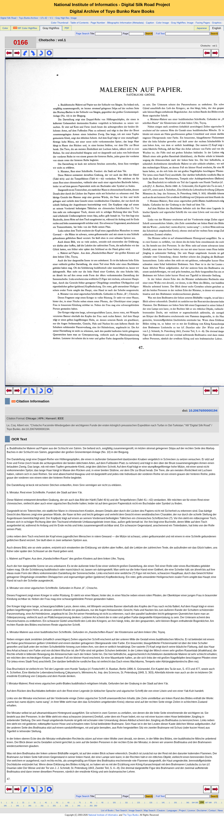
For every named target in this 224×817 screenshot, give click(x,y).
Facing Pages (203, 23)
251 (91, 806)
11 (12, 803)
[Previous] (9, 56)
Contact (212, 810)
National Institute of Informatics (103, 815)
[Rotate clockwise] (33, 56)
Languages (172, 810)
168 (210, 803)
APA (41, 418)
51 (57, 803)
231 (66, 806)
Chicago (31, 418)
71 (80, 803)
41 (46, 803)
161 (187, 803)
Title (92, 33)
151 (175, 803)
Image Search (135, 810)
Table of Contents (79, 23)
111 (126, 803)
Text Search (121, 810)
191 (17, 806)
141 (163, 803)
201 (29, 806)
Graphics (216, 23)
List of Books (107, 810)
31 (35, 803)
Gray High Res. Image (66, 18)
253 (95, 806)
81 (91, 803)
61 (69, 803)
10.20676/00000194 (203, 410)
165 (196, 803)
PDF (67, 28)
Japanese (202, 28)
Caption (150, 23)
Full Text (160, 33)
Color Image (162, 23)
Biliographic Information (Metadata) (125, 23)
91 (102, 803)
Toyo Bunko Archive (28, 18)
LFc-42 (44, 18)
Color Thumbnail (59, 23)
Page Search (82, 33)
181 (5, 806)
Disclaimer (202, 810)
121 (138, 803)
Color (5, 28)
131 (150, 803)
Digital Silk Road (8, 18)
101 (114, 803)
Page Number (98, 23)
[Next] (17, 56)
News (220, 810)
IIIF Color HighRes (27, 28)
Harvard (51, 418)
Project (182, 810)
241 (78, 806)
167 (206, 803)
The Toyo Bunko (131, 815)
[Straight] (49, 56)
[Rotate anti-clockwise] (25, 56)
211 (42, 806)
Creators (161, 810)
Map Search (149, 810)
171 (215, 803)
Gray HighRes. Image (182, 23)
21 (23, 803)
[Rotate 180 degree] (41, 56)
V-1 (51, 18)
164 (193, 803)
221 (54, 806)
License (191, 810)
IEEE (61, 418)
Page (125, 33)
